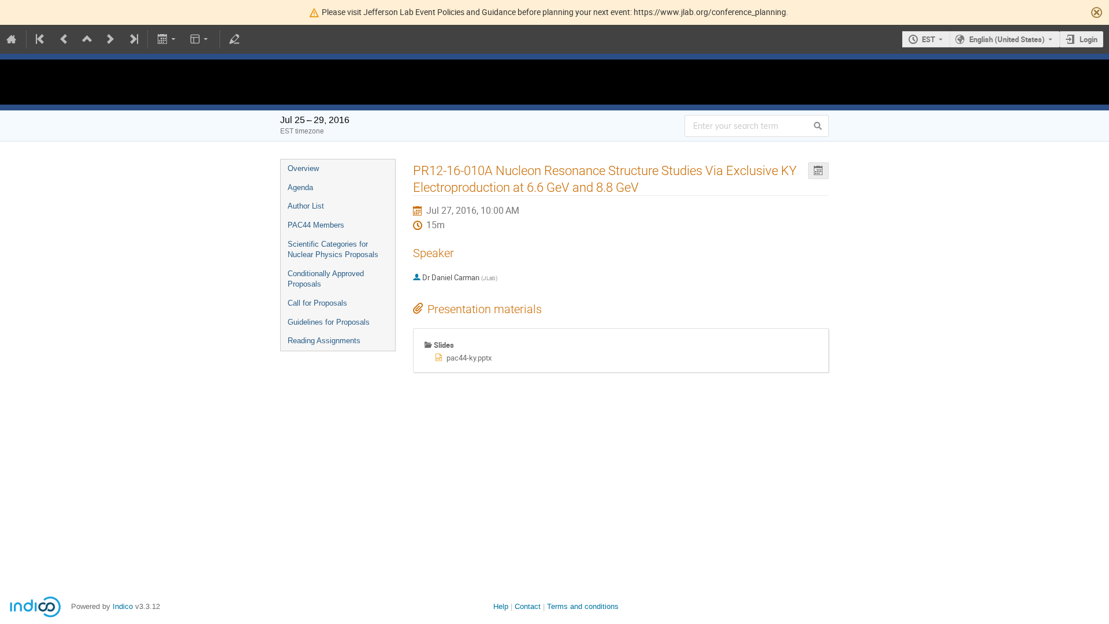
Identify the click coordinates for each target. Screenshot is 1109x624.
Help (500, 606)
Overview (303, 168)
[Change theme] (200, 39)
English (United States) (1007, 39)
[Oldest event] (41, 39)
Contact (528, 606)
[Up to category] (87, 39)
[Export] (167, 39)
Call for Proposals (317, 303)
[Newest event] (132, 39)
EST (928, 39)
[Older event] (64, 39)
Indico (123, 606)
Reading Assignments (324, 340)
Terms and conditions (583, 606)
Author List (306, 206)
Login (1088, 39)
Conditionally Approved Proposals (326, 279)
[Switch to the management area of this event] (234, 39)
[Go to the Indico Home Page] (11, 39)
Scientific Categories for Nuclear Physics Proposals (333, 249)
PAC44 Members (316, 225)
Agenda (300, 187)
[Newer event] (110, 39)
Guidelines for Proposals (329, 322)
